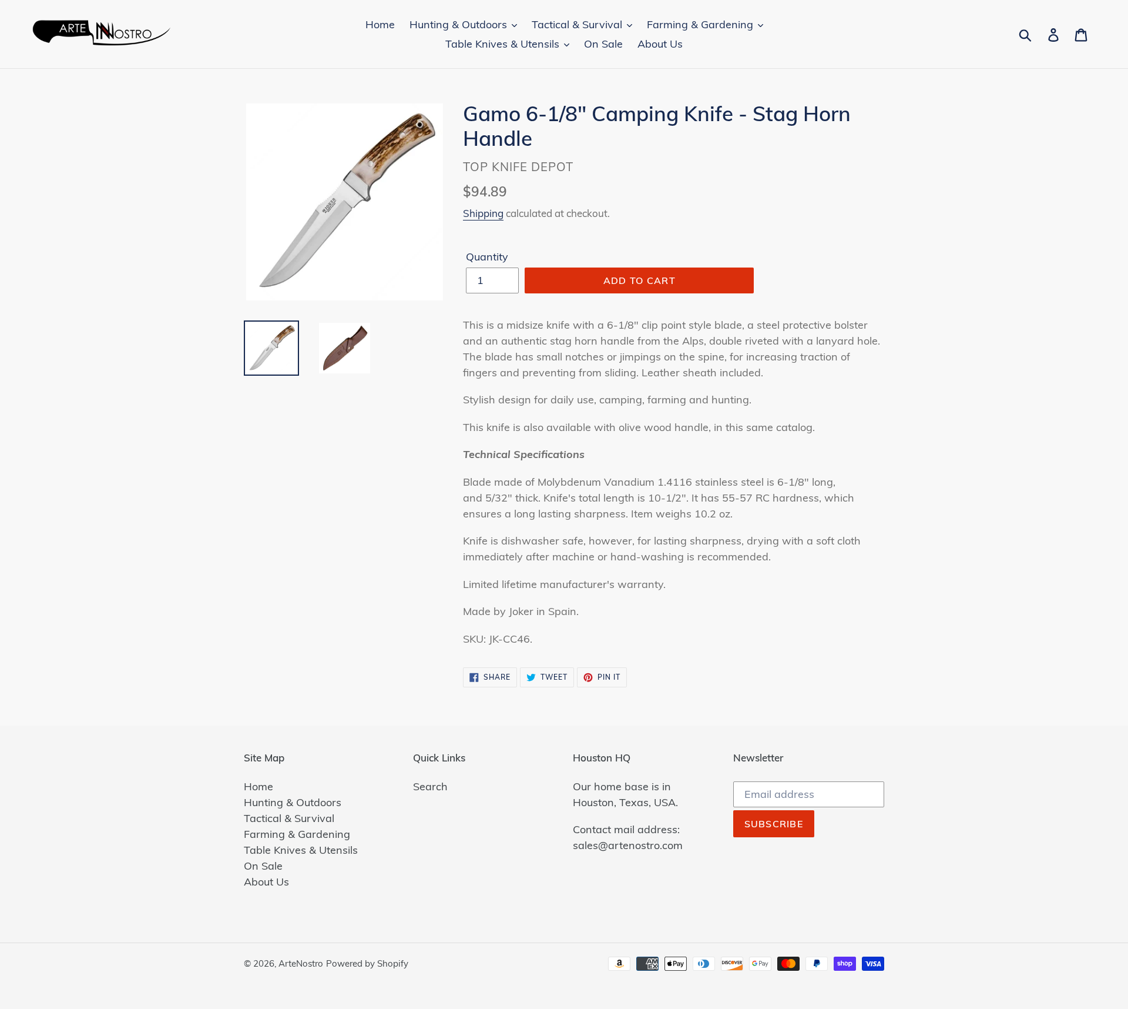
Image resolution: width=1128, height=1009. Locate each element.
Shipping (483, 213)
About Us (266, 881)
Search (430, 786)
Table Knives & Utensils (301, 850)
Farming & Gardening (297, 834)
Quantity (487, 256)
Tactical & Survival (289, 818)
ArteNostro (300, 963)
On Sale (263, 866)
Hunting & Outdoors (292, 802)
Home (258, 786)
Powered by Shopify (367, 963)
